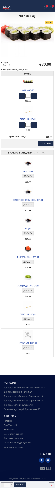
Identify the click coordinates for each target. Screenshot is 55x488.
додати (27, 176)
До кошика (46, 143)
